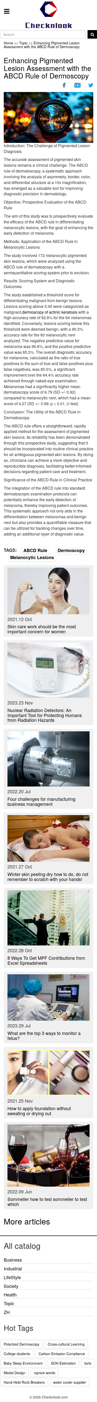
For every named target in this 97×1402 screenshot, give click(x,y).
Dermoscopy (71, 550)
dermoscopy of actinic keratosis (49, 312)
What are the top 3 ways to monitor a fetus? (44, 1035)
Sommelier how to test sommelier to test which (47, 1201)
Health (10, 1294)
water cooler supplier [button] (69, 1382)
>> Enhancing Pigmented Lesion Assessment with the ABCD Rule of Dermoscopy (42, 44)
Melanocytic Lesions (32, 557)
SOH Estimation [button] (63, 1363)
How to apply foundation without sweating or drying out (39, 1110)
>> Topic (21, 42)
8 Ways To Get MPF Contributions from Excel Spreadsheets (46, 960)
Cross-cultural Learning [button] (66, 1344)
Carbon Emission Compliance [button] (62, 1353)
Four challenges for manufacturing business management (41, 801)
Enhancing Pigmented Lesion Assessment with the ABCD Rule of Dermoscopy (47, 68)
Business (13, 1259)
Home (8, 42)
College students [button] (17, 1353)
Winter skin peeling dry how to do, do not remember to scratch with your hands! (47, 876)
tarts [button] (87, 1363)
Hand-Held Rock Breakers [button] (24, 1382)
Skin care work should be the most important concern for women (41, 629)
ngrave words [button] (44, 1372)
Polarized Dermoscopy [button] (21, 1344)
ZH (7, 1312)
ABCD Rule (35, 550)
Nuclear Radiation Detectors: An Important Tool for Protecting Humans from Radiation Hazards (44, 715)
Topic (9, 1303)
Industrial (13, 1268)
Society (11, 1286)
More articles (27, 1221)
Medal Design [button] (14, 1372)
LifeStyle (12, 1277)
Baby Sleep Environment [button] (23, 1363)
